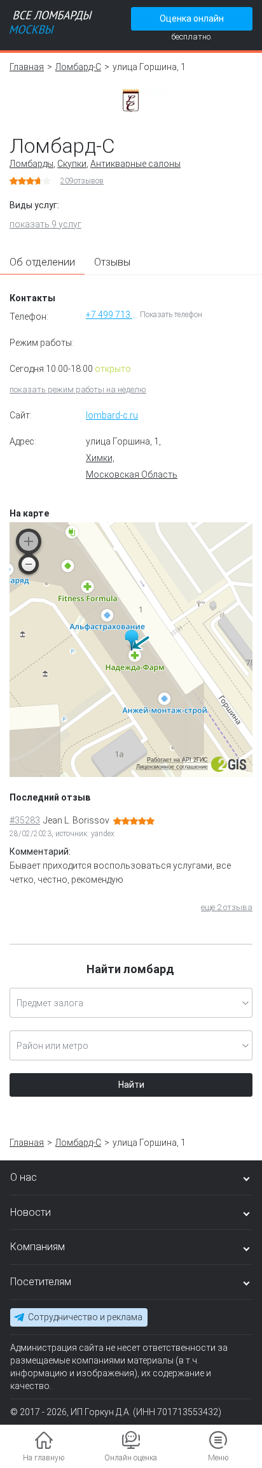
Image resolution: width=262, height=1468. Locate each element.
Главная (27, 67)
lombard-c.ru (112, 415)
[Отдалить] (28, 564)
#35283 (25, 820)
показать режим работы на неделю (78, 389)
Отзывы (112, 262)
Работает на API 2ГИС (177, 760)
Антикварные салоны (135, 164)
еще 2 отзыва (226, 907)
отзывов (82, 180)
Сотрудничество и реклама (85, 1317)
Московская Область (131, 474)
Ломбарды (31, 164)
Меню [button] (218, 1457)
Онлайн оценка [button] (130, 1457)
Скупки (71, 164)
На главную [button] (43, 1457)
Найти (131, 1085)
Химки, (100, 458)
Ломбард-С (78, 67)
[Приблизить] (28, 541)
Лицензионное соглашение (172, 767)
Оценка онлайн (192, 18)
